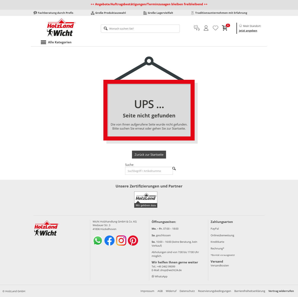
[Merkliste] (215, 28)
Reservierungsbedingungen (214, 291)
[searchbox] (140, 28)
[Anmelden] (206, 28)
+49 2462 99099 (166, 266)
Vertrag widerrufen (281, 291)
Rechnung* (217, 248)
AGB (160, 291)
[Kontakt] (196, 28)
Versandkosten (220, 265)
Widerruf (171, 291)
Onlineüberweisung (222, 235)
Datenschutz (187, 291)
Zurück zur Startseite (149, 154)
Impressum (147, 291)
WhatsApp (160, 276)
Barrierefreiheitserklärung (249, 291)
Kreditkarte (217, 242)
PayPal (215, 228)
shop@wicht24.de (171, 270)
